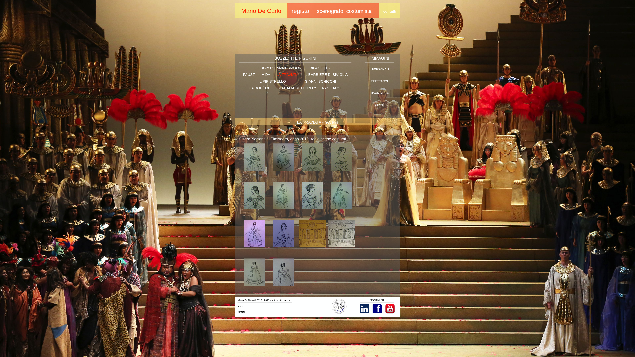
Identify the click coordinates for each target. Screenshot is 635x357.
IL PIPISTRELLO (272, 81)
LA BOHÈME (260, 88)
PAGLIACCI (331, 88)
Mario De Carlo (261, 10)
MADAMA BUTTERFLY (297, 88)
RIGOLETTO (319, 68)
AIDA (266, 75)
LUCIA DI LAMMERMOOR (279, 68)
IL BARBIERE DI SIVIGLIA (326, 75)
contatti (241, 311)
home (240, 306)
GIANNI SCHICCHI (320, 81)
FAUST (249, 75)
